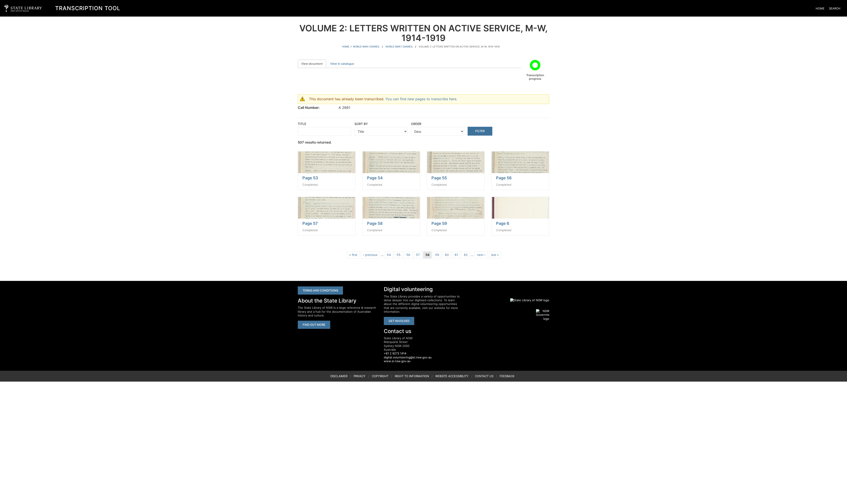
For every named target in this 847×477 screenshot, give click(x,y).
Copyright (380, 376)
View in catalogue (342, 63)
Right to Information (412, 376)
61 (456, 255)
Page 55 (439, 178)
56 (408, 255)
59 (437, 255)
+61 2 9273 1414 (395, 353)
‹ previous (370, 255)
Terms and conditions (320, 290)
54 (389, 255)
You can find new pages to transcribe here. (421, 99)
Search (834, 8)
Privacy (359, 376)
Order (416, 124)
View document (313, 63)
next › (481, 255)
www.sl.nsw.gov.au (397, 361)
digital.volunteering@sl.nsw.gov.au (408, 357)
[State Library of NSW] (527, 300)
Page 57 (310, 223)
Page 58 (375, 223)
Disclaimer (338, 376)
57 (418, 255)
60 (447, 255)
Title (302, 124)
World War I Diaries (366, 46)
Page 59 (439, 223)
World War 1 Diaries (399, 46)
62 (466, 255)
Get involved (399, 321)
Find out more (314, 324)
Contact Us (484, 376)
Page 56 (504, 178)
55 (399, 255)
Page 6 (502, 223)
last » (495, 255)
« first (353, 255)
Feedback (507, 376)
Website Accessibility (451, 376)
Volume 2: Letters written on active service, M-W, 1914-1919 (459, 46)
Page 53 (310, 178)
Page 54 (375, 178)
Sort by (361, 124)
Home (820, 8)
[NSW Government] (542, 315)
